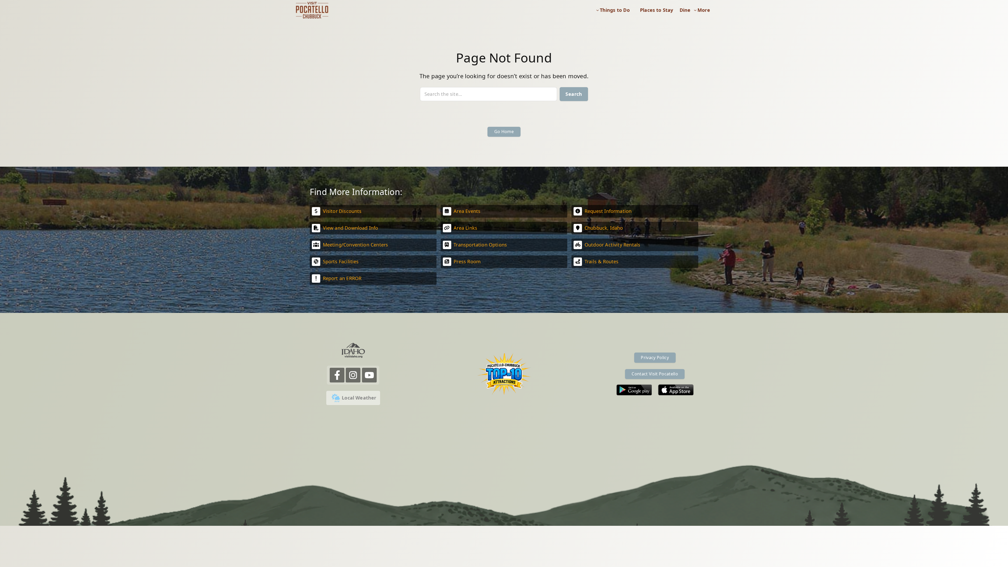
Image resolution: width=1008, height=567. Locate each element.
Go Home (504, 131)
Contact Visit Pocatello (655, 374)
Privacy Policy (655, 357)
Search (573, 94)
